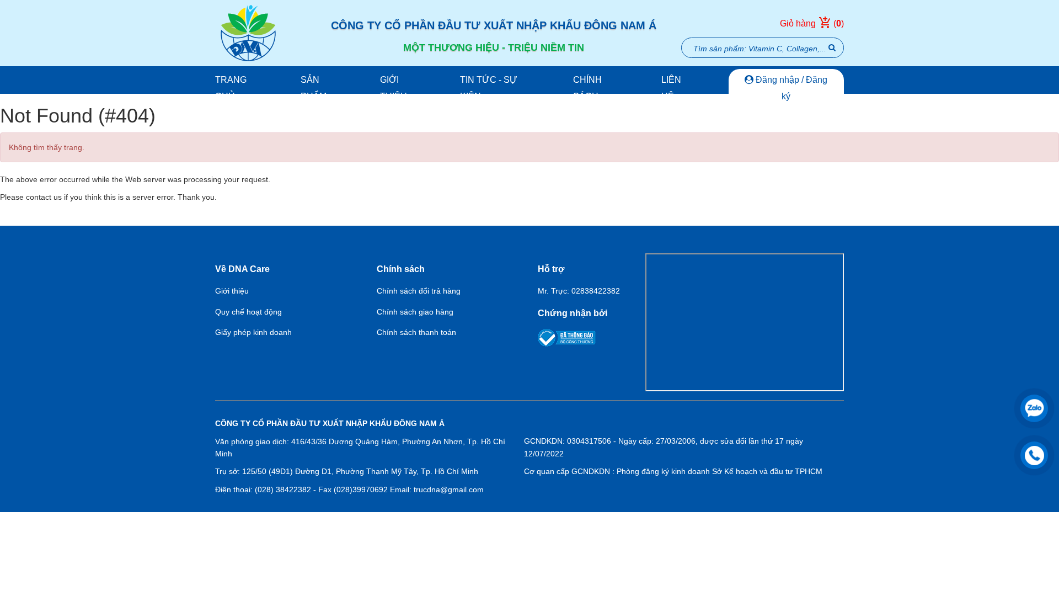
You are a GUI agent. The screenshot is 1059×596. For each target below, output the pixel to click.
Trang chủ (231, 88)
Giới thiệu (393, 88)
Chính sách (587, 88)
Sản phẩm (314, 88)
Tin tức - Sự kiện (488, 88)
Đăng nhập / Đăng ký (790, 88)
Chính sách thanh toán (416, 332)
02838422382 (595, 290)
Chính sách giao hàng (415, 311)
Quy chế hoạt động (248, 311)
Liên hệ (671, 88)
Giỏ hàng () (812, 23)
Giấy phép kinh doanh (253, 332)
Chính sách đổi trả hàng (419, 290)
